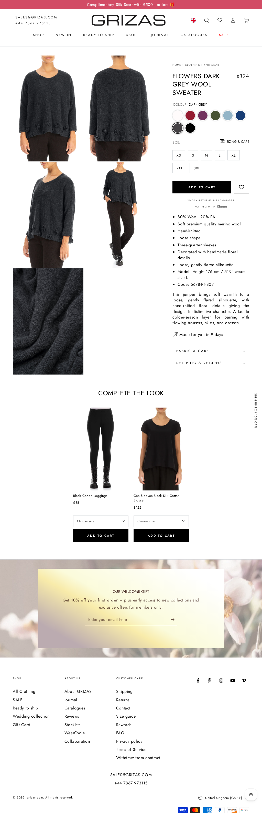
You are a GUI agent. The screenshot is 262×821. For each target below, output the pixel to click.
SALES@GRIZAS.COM (36, 17)
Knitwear (211, 65)
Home (176, 65)
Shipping (124, 691)
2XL (180, 168)
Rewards (124, 725)
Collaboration (77, 741)
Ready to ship (25, 708)
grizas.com (35, 797)
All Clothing (24, 691)
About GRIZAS (78, 691)
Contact (123, 708)
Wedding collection (31, 716)
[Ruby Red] (190, 115)
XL (234, 155)
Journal (70, 700)
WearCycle (74, 733)
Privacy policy (129, 741)
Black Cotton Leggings (90, 496)
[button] (206, 20)
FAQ (120, 733)
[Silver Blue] (228, 115)
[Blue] (240, 115)
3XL (197, 168)
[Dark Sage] (215, 115)
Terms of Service (131, 749)
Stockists (72, 725)
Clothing (192, 65)
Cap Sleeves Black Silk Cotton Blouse (157, 498)
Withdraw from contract (138, 758)
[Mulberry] (203, 115)
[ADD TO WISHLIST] (241, 187)
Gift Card (21, 725)
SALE (18, 700)
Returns (122, 700)
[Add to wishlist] (122, 414)
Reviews (71, 716)
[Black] (190, 128)
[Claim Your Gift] (174, 619)
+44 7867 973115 (33, 23)
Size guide (126, 716)
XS (179, 155)
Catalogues (74, 708)
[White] (177, 115)
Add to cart (201, 187)
